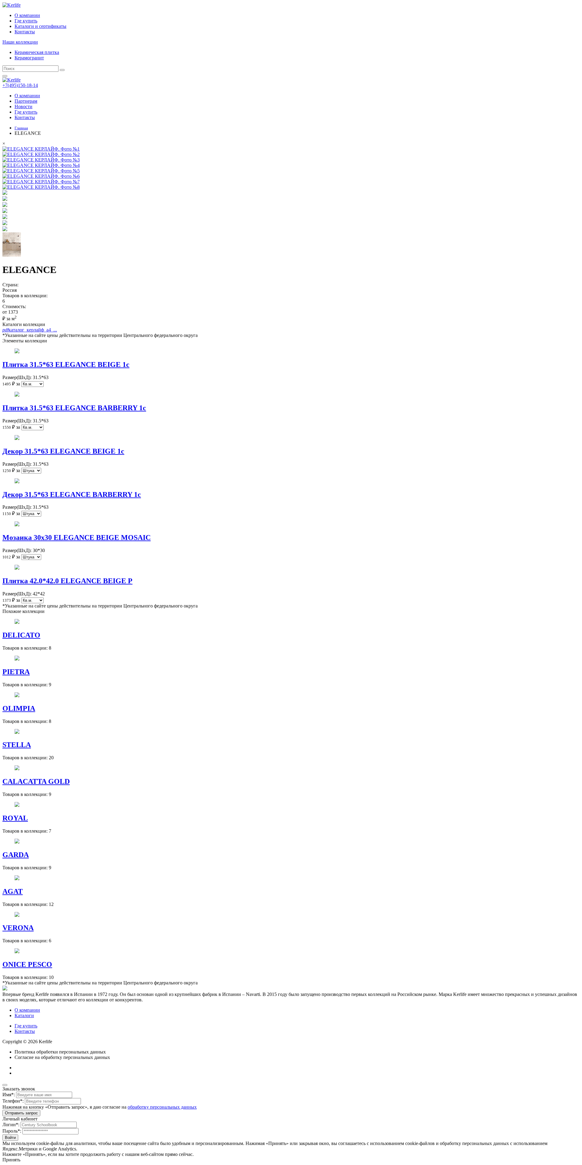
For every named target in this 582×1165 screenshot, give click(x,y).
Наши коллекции (20, 42)
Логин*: (10, 1124)
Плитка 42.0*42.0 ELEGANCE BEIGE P (67, 581)
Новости (23, 106)
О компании (27, 15)
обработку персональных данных (162, 1107)
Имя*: (8, 1094)
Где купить (26, 20)
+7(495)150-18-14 (20, 85)
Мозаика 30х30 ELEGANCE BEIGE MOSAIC (76, 537)
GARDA (15, 855)
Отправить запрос (21, 1113)
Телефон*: (13, 1100)
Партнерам (26, 101)
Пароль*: (11, 1130)
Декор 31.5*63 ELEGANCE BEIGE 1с (63, 451)
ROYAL (15, 818)
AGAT (12, 891)
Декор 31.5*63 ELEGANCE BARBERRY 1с (71, 494)
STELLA (16, 745)
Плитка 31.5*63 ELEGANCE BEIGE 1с (65, 364)
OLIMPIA (18, 708)
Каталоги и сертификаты (40, 26)
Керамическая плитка (37, 52)
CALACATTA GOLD (36, 781)
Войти (10, 1137)
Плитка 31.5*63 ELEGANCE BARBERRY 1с (74, 408)
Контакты (25, 31)
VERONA (18, 928)
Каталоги (24, 1015)
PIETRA (16, 672)
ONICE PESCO (27, 964)
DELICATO (21, 635)
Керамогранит (29, 57)
